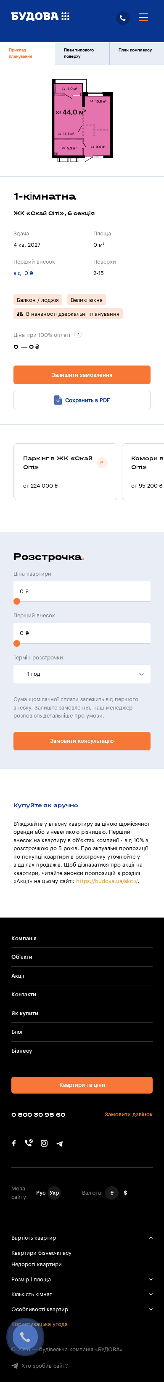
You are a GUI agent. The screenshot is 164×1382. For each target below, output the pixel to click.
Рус (40, 1192)
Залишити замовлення (82, 375)
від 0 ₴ (23, 273)
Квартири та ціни (82, 1085)
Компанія (24, 938)
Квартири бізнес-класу (41, 1253)
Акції (17, 976)
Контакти (23, 994)
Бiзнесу (21, 1051)
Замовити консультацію (82, 741)
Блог (17, 1032)
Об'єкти (21, 957)
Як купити (24, 1013)
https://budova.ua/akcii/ (107, 881)
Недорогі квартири (36, 1264)
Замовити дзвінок (129, 1114)
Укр (54, 1192)
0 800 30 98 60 (123, 18)
